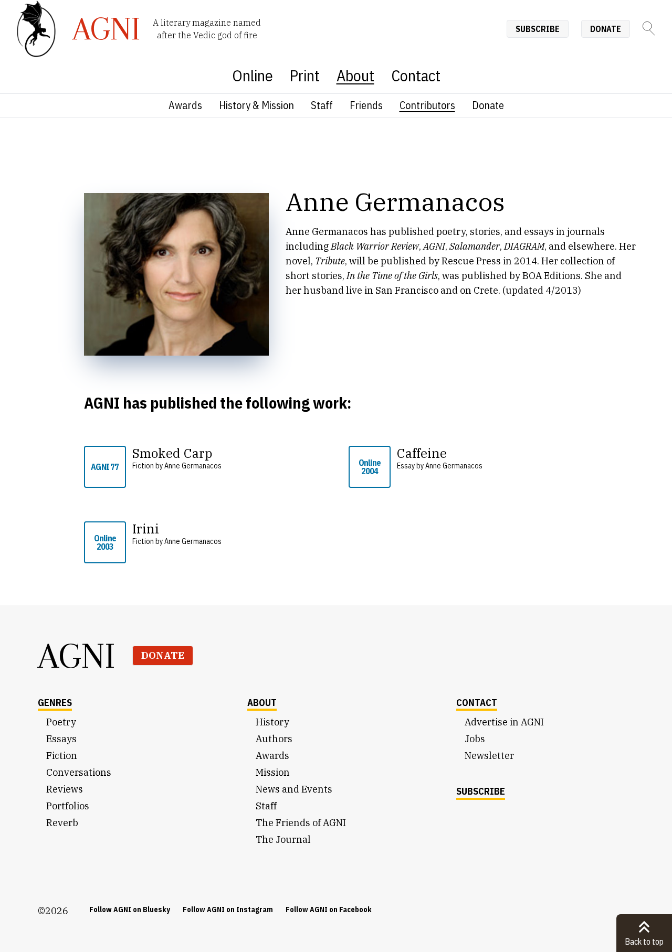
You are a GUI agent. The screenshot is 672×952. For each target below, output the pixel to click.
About (355, 75)
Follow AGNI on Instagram (228, 909)
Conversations (78, 772)
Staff (322, 105)
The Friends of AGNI (301, 823)
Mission (273, 772)
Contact (415, 75)
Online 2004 (370, 466)
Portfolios (67, 806)
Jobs (475, 739)
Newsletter (489, 756)
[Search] (649, 29)
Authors (274, 739)
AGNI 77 (105, 467)
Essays (61, 739)
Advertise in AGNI (504, 722)
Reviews (64, 789)
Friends (366, 105)
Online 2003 (105, 542)
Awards (185, 105)
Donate (605, 29)
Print (305, 75)
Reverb (62, 823)
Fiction (61, 756)
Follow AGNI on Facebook (329, 909)
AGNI (77, 656)
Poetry (61, 722)
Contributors (427, 105)
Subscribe (538, 29)
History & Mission (256, 105)
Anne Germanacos (193, 465)
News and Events (294, 789)
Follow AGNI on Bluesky (129, 909)
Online (252, 75)
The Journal (283, 839)
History (272, 722)
